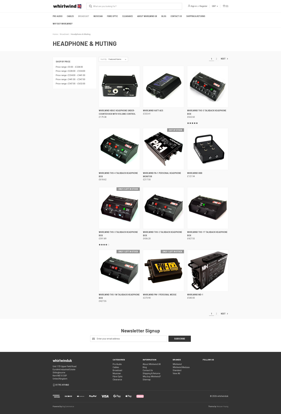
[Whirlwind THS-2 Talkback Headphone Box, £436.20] (164, 208)
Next (223, 59)
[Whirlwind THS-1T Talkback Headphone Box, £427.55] (208, 208)
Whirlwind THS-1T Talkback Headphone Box (207, 234)
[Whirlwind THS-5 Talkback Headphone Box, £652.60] (208, 86)
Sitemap (147, 379)
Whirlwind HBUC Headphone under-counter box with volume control (117, 112)
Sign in (194, 6)
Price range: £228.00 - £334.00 (70, 71)
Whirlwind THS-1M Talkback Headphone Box (119, 296)
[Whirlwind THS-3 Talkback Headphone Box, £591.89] (119, 208)
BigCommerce (68, 407)
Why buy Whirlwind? (62, 24)
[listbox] (118, 59)
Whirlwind (177, 364)
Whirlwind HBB (194, 173)
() (226, 6)
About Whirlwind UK (147, 16)
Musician (98, 16)
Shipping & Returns (195, 16)
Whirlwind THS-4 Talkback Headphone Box (118, 175)
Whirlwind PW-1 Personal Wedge (160, 294)
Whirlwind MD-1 (195, 294)
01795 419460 (62, 385)
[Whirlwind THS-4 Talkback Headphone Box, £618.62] (119, 149)
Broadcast (83, 16)
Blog (163, 16)
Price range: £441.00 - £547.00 (70, 79)
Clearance (127, 16)
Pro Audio (57, 16)
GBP (214, 6)
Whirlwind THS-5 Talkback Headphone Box (206, 112)
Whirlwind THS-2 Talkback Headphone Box (162, 234)
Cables (70, 16)
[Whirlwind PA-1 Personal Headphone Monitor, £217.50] (164, 149)
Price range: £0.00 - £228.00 (69, 67)
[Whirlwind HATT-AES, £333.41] (164, 86)
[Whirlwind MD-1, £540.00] (208, 270)
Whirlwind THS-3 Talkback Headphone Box (118, 234)
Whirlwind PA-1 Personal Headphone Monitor (162, 175)
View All (176, 373)
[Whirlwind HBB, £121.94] (208, 149)
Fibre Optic (112, 16)
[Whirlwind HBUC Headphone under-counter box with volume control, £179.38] (119, 86)
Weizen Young (222, 407)
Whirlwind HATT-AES (153, 110)
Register (203, 6)
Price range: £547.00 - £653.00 (70, 83)
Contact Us (176, 16)
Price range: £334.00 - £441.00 (70, 75)
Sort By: (104, 59)
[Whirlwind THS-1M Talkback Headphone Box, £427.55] (119, 270)
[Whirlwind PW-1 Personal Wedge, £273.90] (164, 270)
